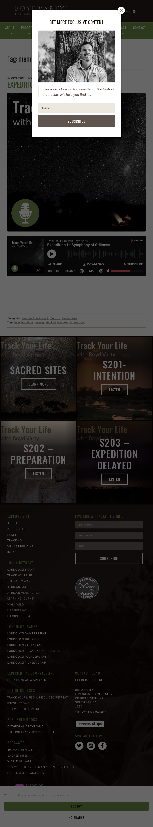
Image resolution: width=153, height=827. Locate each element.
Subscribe (76, 121)
